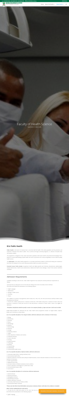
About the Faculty (49, 4)
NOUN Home (64, 1)
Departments (59, 4)
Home (42, 4)
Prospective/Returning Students (52, 391)
